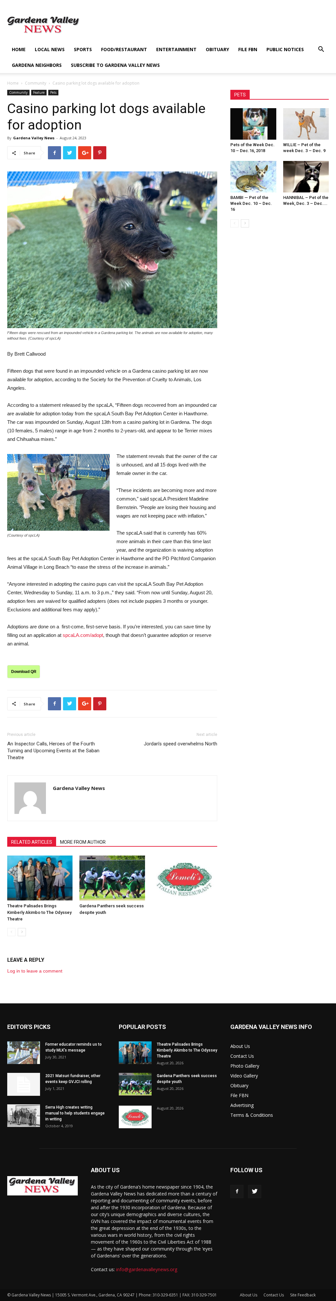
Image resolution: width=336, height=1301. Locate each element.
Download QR (23, 671)
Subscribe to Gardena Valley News (115, 65)
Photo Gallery (244, 1066)
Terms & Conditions (251, 1115)
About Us (240, 1046)
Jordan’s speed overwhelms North (180, 744)
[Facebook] (236, 1191)
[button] (321, 50)
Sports (83, 49)
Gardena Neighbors (37, 65)
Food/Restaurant (124, 49)
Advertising (242, 1105)
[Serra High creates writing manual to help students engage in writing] (23, 1115)
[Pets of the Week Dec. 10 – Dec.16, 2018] (253, 124)
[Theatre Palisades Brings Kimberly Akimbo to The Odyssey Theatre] (40, 878)
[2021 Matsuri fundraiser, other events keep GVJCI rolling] (23, 1084)
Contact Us (242, 1056)
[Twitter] (254, 1191)
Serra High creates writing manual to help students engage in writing (75, 1113)
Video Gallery (244, 1076)
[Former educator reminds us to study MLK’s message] (23, 1052)
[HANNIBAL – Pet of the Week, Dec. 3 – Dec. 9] (306, 176)
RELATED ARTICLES (31, 842)
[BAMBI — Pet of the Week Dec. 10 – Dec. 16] (253, 176)
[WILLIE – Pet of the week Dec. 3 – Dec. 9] (306, 124)
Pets (53, 92)
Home (19, 49)
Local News (50, 49)
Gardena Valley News (33, 137)
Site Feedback (303, 1295)
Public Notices (285, 49)
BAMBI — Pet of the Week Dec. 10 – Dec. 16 (251, 203)
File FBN (247, 49)
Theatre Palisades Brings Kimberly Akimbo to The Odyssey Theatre (39, 912)
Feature (39, 92)
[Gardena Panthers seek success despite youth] (112, 878)
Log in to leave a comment (34, 971)
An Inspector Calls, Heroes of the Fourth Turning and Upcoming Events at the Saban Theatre (53, 750)
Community (35, 83)
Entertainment (176, 49)
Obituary (217, 49)
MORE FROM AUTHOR (83, 842)
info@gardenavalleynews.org (146, 1269)
